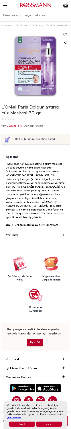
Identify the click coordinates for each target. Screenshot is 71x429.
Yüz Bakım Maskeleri (56, 25)
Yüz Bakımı (36, 25)
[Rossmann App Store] (48, 388)
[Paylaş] (65, 43)
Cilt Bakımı (21, 25)
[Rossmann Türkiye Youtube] (52, 400)
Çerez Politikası (14, 417)
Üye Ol (35, 342)
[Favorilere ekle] (65, 35)
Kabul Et (22, 424)
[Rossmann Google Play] (23, 388)
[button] (65, 5)
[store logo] (35, 5)
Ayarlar (49, 424)
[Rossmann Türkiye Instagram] (16, 400)
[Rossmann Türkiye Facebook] (28, 400)
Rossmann (6, 25)
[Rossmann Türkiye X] (40, 400)
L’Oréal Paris (15, 126)
